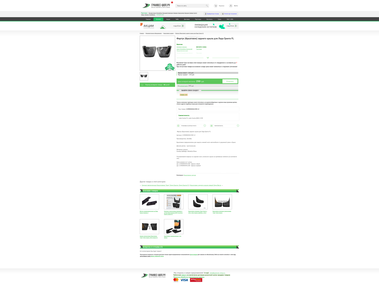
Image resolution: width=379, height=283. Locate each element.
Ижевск (175, 13)
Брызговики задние (168, 33)
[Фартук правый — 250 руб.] (208, 75)
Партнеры (198, 19)
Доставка (187, 19)
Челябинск (152, 15)
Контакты (209, 19)
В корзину (230, 81)
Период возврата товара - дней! (157, 85)
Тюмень (147, 15)
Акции (168, 19)
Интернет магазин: (182, 47)
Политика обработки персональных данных (188, 277)
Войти (236, 6)
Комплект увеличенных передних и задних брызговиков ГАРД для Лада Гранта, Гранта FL (173, 212)
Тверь (142, 15)
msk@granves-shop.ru (217, 273)
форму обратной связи (157, 256)
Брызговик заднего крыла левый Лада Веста (205, 185)
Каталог (158, 19)
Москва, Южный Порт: (183, 55)
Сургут (195, 13)
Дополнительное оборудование (154, 33)
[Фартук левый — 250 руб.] (208, 73)
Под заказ (199, 49)
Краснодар (181, 13)
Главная (148, 19)
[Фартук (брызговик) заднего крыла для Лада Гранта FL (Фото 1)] (144, 76)
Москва (151, 13)
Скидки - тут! (183, 95)
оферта (184, 275)
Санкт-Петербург (157, 13)
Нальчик (186, 13)
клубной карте (184, 86)
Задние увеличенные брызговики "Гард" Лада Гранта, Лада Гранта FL (165, 185)
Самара (191, 13)
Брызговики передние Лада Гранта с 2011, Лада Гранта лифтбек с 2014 (197, 212)
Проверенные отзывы (212, 14)
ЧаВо (177, 19)
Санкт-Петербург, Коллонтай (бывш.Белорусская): (184, 50)
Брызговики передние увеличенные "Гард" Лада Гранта (222, 212)
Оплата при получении (230, 14)
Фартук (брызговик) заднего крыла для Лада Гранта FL (189, 33)
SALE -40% (230, 19)
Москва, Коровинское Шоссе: (185, 53)
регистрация (193, 254)
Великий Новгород (168, 13)
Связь (219, 19)
